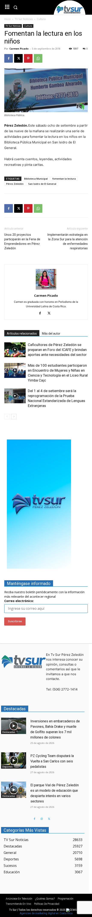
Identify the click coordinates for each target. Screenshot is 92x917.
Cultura (41, 19)
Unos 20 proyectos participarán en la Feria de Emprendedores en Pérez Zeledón (22, 241)
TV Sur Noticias (24, 19)
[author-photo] (46, 289)
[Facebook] (8, 58)
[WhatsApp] (38, 58)
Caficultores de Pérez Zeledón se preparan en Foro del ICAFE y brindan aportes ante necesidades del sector (57, 350)
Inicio (7, 19)
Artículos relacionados (22, 333)
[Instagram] (41, 819)
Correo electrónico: (19, 601)
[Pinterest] (28, 58)
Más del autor (51, 333)
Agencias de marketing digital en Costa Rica (46, 913)
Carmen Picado (18, 48)
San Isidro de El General (42, 183)
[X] (18, 58)
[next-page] (13, 416)
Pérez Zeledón (15, 183)
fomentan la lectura (64, 178)
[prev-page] (7, 416)
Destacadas (8, 732)
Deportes (7, 766)
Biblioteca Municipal (36, 178)
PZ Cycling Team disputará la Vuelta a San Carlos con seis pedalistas (52, 761)
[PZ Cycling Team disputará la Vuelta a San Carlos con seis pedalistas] (13, 760)
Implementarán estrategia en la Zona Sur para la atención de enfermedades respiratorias (67, 241)
